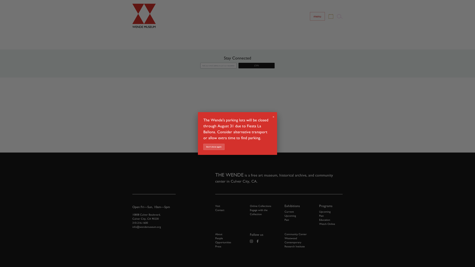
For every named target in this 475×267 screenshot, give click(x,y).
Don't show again (214, 147)
